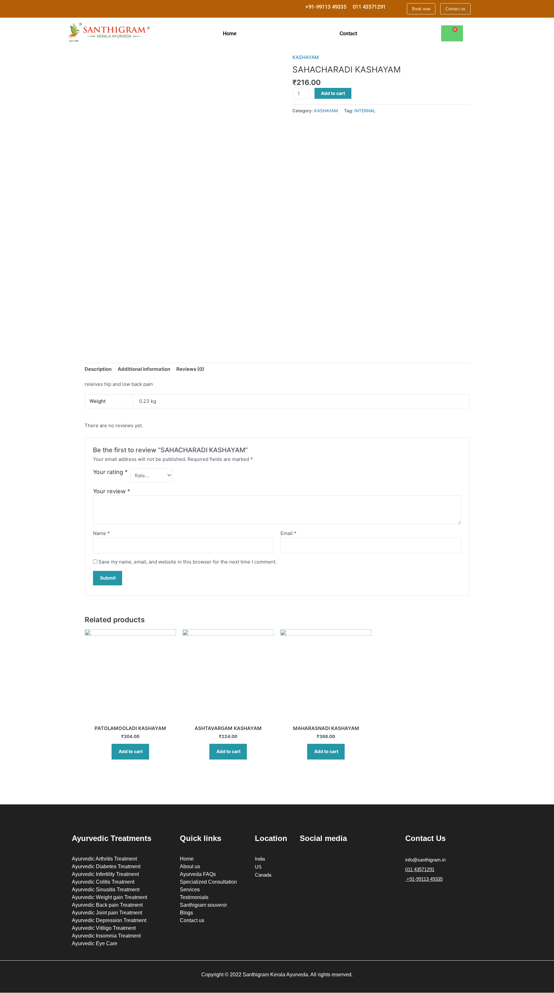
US (258, 867)
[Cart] (452, 33)
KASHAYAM (305, 57)
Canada (263, 875)
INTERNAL (365, 110)
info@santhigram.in (425, 859)
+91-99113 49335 (325, 7)
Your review (111, 491)
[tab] (98, 369)
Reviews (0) (190, 369)
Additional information (144, 369)
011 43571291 (369, 7)
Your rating (110, 472)
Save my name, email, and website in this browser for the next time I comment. (187, 562)
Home (230, 33)
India (260, 858)
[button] (231, 33)
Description (98, 369)
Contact (348, 33)
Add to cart (333, 93)
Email (289, 533)
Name (101, 533)
